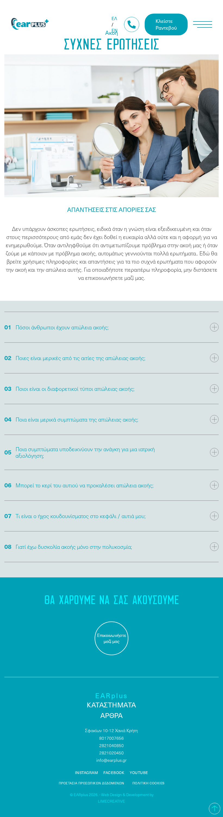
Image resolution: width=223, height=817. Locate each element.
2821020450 (111, 753)
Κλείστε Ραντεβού (166, 24)
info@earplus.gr (111, 760)
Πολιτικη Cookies (148, 783)
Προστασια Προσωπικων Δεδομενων (91, 783)
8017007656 (111, 738)
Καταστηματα (111, 704)
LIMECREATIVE (111, 801)
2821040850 (111, 745)
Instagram (86, 772)
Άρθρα (111, 715)
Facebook (113, 772)
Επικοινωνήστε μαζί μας (111, 638)
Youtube (139, 772)
